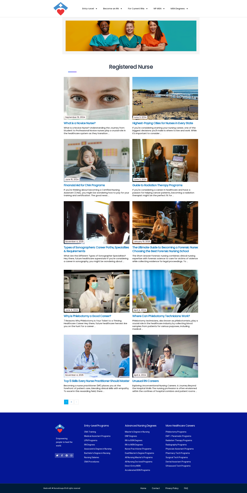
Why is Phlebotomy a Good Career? (87, 316)
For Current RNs (136, 8)
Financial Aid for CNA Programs (84, 185)
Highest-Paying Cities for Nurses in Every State (162, 123)
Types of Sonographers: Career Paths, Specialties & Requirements (96, 249)
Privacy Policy (172, 488)
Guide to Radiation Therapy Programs (157, 185)
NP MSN (157, 8)
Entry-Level (88, 8)
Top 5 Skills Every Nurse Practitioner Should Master (96, 381)
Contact (156, 488)
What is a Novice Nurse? (79, 123)
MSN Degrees (178, 8)
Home (143, 488)
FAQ (186, 488)
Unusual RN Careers (145, 381)
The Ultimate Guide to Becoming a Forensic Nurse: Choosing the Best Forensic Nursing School (165, 249)
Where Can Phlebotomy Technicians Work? (161, 316)
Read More (115, 133)
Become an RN (111, 8)
